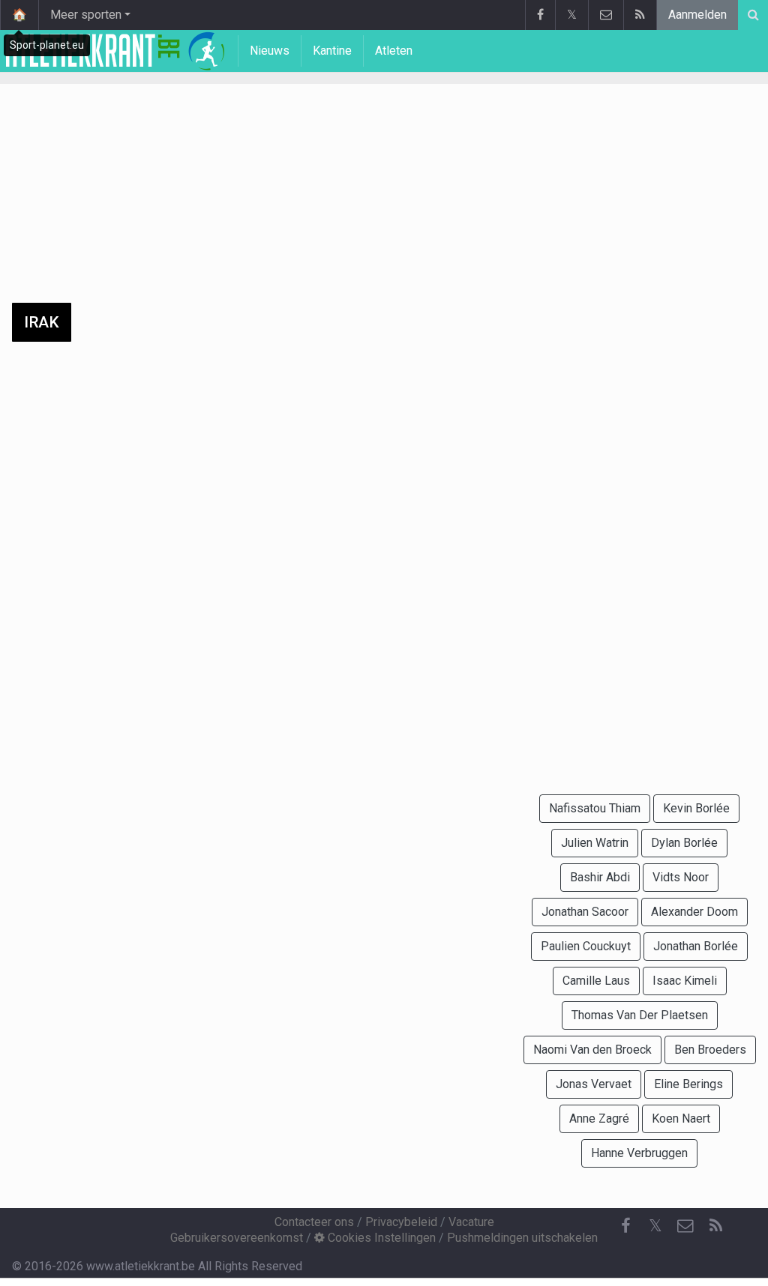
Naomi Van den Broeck (592, 1049)
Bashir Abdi (600, 877)
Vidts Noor (680, 877)
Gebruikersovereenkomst (236, 1238)
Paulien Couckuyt (586, 946)
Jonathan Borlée (695, 946)
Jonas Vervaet (594, 1084)
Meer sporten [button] (86, 14)
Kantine (332, 50)
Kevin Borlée (696, 808)
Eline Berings (688, 1084)
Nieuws (270, 50)
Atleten (393, 50)
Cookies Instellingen (380, 1238)
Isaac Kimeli (684, 980)
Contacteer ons (314, 1222)
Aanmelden (697, 14)
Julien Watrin (594, 843)
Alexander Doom (694, 912)
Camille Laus (596, 980)
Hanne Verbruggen (639, 1153)
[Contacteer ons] (605, 15)
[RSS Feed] (639, 15)
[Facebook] (540, 15)
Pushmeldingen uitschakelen (522, 1238)
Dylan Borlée (684, 843)
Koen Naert (681, 1118)
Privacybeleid (401, 1222)
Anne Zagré (599, 1118)
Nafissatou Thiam (594, 808)
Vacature (471, 1222)
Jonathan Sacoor (585, 912)
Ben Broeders (710, 1049)
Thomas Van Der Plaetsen (640, 1015)
